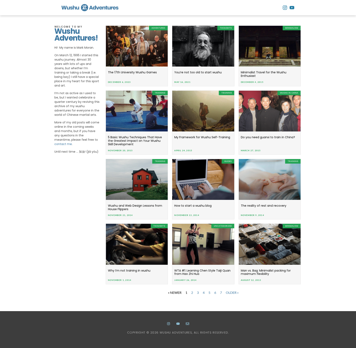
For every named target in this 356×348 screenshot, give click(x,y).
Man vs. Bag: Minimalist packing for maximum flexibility (266, 272)
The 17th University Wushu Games (132, 72)
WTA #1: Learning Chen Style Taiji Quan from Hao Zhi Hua (202, 272)
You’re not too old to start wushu (198, 72)
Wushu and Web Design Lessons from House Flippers (135, 207)
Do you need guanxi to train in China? (268, 137)
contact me (63, 144)
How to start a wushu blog (193, 206)
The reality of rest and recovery (263, 206)
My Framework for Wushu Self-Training (202, 137)
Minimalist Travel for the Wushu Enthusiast (263, 74)
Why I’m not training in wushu (129, 270)
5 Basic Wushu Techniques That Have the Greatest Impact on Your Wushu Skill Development (135, 140)
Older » (232, 292)
